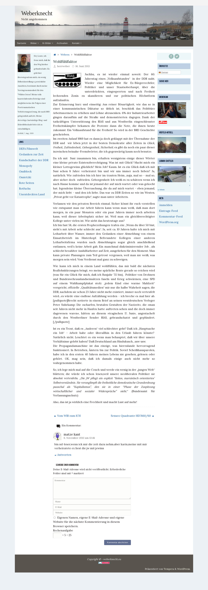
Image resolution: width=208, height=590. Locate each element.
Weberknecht (36, 13)
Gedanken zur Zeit (31, 154)
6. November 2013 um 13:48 (79, 437)
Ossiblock (25, 171)
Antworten (64, 454)
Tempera (169, 569)
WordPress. (183, 569)
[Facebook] (171, 56)
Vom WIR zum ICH (68, 415)
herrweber (63, 66)
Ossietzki (25, 177)
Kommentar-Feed (171, 216)
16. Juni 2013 (82, 66)
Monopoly (25, 165)
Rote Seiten (26, 183)
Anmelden (165, 205)
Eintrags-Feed (168, 211)
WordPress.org (168, 222)
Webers (65, 54)
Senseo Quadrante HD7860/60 (131, 415)
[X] (176, 56)
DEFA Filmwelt (28, 148)
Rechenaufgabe (63, 530)
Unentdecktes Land (32, 194)
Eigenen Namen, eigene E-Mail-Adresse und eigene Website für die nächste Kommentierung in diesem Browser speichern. (88, 522)
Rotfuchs (25, 188)
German (164, 72)
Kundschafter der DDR (33, 160)
